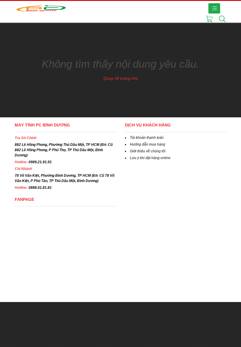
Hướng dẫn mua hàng (147, 144)
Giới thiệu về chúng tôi (147, 151)
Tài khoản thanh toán (147, 138)
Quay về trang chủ (120, 78)
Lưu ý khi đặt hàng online (150, 158)
